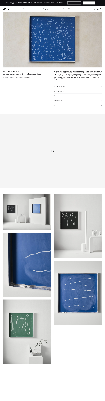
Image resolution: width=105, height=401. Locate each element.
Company (45, 9)
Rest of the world (74, 3)
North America (89, 3)
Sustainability (66, 9)
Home (4, 77)
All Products (10, 77)
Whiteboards (18, 77)
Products (25, 9)
